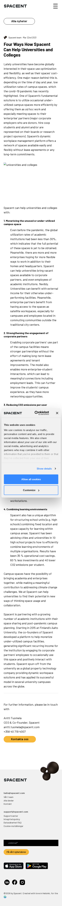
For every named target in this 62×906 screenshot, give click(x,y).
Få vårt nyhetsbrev (16, 851)
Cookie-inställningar (13, 826)
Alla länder (9, 800)
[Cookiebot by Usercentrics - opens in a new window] (36, 413)
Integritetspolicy (12, 819)
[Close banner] (57, 413)
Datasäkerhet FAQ (12, 822)
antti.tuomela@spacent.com (22, 727)
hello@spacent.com (14, 793)
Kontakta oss (19, 739)
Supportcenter (11, 815)
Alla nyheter (19, 21)
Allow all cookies (31, 479)
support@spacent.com (16, 811)
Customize (29, 490)
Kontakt (8, 803)
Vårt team (8, 797)
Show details (44, 468)
